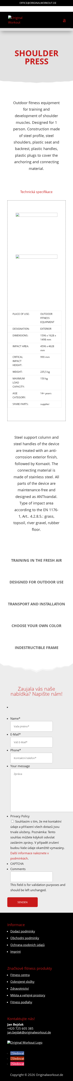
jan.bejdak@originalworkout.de (29, 1032)
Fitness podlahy (21, 1002)
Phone (15, 750)
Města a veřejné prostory (27, 995)
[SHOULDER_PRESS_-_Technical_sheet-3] (36, 252)
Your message (20, 766)
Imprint (15, 951)
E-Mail (15, 734)
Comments (18, 869)
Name (15, 718)
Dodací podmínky (22, 931)
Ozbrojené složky (22, 981)
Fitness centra (20, 975)
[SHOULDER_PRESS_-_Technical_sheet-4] (36, 292)
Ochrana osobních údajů (27, 945)
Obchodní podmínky (24, 938)
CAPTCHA (17, 864)
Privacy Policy (20, 816)
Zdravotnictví (19, 988)
